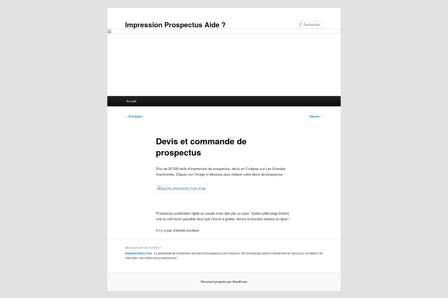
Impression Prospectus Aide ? (175, 24)
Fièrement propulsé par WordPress (224, 282)
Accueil (131, 101)
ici (174, 258)
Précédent (133, 116)
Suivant (316, 116)
